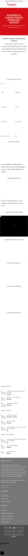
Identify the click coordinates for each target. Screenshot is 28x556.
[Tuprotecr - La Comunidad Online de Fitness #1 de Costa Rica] (11, 5)
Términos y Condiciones (7, 516)
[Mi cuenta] (23, 5)
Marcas (5, 530)
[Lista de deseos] (21, 5)
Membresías (4, 498)
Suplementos (4, 495)
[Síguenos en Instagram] (5, 486)
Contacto (3, 510)
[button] (2, 5)
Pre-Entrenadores (10, 532)
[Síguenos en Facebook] (2, 486)
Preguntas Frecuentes (6, 513)
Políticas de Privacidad (7, 519)
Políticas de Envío (5, 521)
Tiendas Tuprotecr (6, 501)
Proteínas (7, 531)
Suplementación (12, 530)
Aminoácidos (19, 532)
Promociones (21, 530)
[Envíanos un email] (8, 486)
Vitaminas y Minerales (17, 531)
